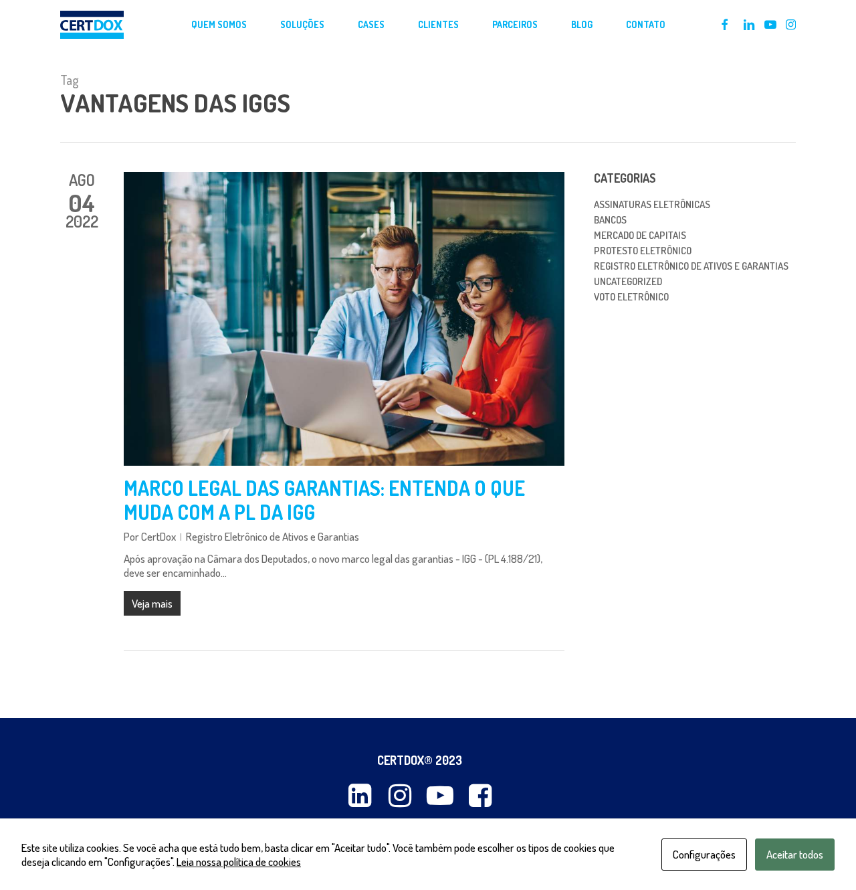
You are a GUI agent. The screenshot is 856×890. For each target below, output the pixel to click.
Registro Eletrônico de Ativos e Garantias (272, 536)
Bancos (610, 220)
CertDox (158, 536)
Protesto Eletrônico (642, 251)
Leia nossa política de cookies (239, 862)
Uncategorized (628, 281)
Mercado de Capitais (640, 235)
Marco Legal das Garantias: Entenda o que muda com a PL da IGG (324, 500)
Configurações (704, 854)
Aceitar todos (794, 854)
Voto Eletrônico (631, 297)
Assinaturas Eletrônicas (652, 204)
